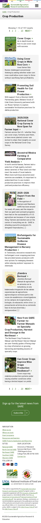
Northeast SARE (8, 452)
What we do (6, 430)
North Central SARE (9, 449)
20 (22, 30)
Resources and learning (10, 438)
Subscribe (18, 412)
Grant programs (8, 435)
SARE (4, 12)
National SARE (7, 447)
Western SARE (7, 458)
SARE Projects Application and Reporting (17, 441)
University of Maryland (29, 493)
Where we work (7, 432)
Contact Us (21, 456)
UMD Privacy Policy (11, 509)
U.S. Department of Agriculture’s (18, 496)
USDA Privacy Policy (27, 507)
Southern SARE (8, 455)
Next (27, 30)
